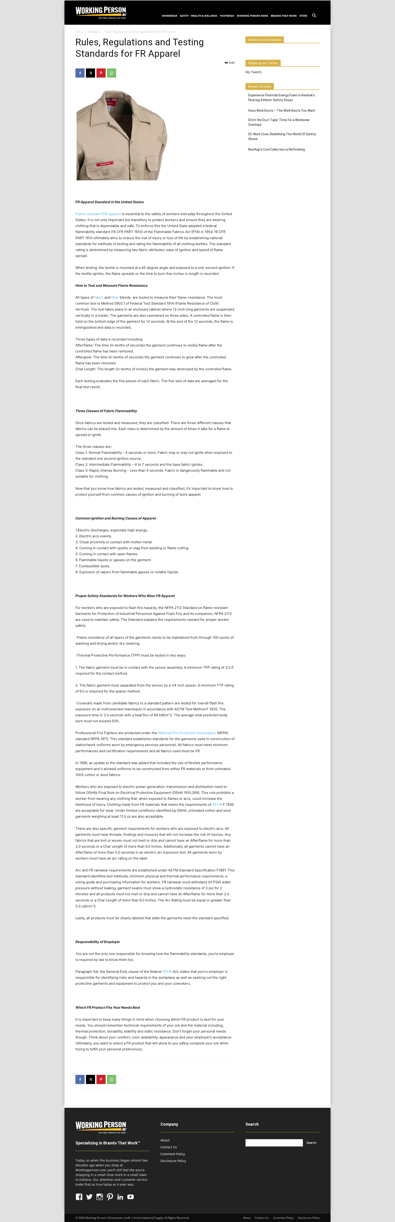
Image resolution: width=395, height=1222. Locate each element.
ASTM (217, 804)
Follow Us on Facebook (264, 40)
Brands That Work (284, 15)
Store (303, 15)
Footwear (227, 15)
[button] (314, 16)
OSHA (167, 971)
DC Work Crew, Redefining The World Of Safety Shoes (282, 136)
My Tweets (254, 72)
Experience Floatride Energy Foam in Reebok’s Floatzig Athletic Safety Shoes (281, 97)
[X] (90, 73)
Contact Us (168, 1147)
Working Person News (252, 15)
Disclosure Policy (173, 1161)
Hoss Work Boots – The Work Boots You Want (281, 110)
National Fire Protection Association (187, 733)
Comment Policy (172, 1154)
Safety (184, 15)
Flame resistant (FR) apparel (98, 214)
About (165, 1140)
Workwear (169, 15)
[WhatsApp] (111, 73)
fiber (115, 297)
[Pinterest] (101, 73)
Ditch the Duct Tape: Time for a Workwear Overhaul (279, 122)
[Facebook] (80, 73)
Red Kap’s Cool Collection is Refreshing (276, 149)
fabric (99, 297)
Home (79, 32)
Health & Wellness (204, 15)
